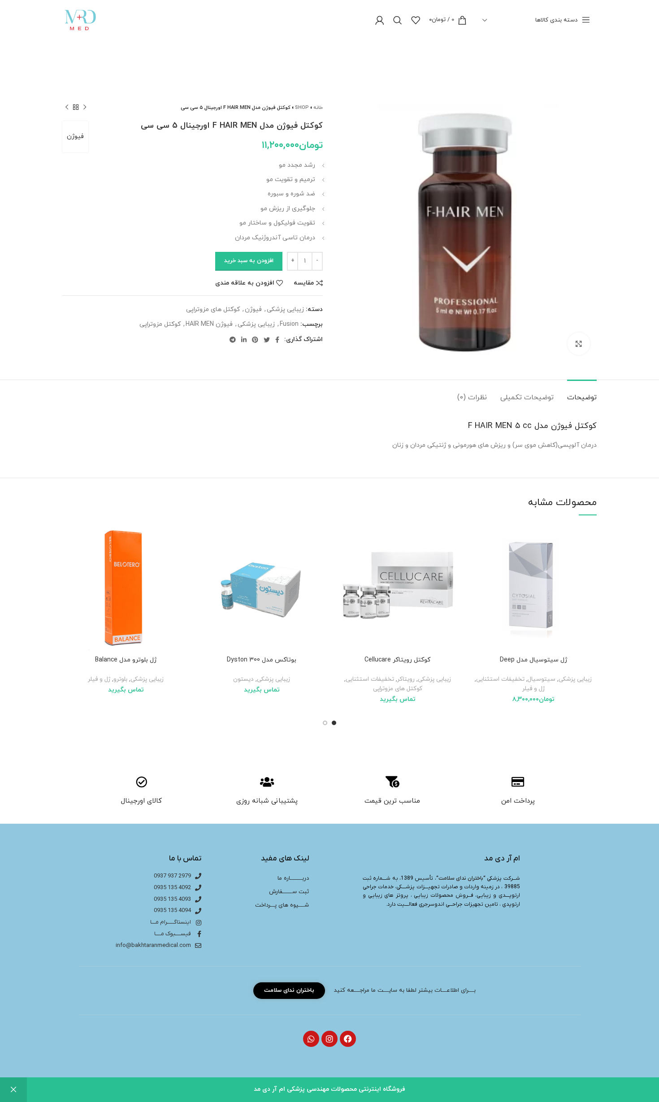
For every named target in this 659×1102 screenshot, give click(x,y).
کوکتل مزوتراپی (160, 324)
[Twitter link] (267, 340)
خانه (318, 107)
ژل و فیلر (533, 688)
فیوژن (75, 136)
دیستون (243, 679)
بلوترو (120, 679)
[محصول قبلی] (84, 107)
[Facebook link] (277, 340)
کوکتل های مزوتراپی (213, 309)
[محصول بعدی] (66, 107)
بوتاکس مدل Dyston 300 (261, 660)
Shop (302, 107)
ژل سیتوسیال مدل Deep (533, 660)
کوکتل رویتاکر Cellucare (397, 660)
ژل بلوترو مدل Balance (125, 660)
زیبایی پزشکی (285, 309)
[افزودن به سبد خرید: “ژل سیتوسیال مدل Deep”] (476, 559)
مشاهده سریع (476, 580)
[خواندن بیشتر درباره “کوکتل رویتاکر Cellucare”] (341, 559)
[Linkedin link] (243, 340)
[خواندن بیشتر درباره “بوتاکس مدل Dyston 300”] (205, 559)
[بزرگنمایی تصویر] (579, 344)
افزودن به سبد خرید (248, 261)
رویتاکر (406, 679)
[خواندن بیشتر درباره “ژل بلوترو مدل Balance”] (69, 559)
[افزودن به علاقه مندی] (476, 539)
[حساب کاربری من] (380, 20)
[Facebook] (348, 1039)
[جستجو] (398, 20)
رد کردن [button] (13, 1089)
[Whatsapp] (311, 1039)
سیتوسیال (541, 679)
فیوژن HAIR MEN (209, 324)
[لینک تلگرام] (232, 340)
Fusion (289, 324)
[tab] (582, 393)
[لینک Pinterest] (255, 340)
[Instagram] (329, 1039)
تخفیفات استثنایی (500, 679)
